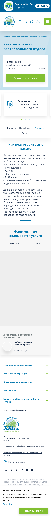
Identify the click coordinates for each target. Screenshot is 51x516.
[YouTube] (32, 470)
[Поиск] (25, 21)
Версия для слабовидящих (14, 410)
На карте (14, 243)
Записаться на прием (25, 78)
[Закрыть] (2, 6)
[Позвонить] (19, 21)
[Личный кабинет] (38, 22)
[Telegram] (11, 470)
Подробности (25, 128)
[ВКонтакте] (6, 470)
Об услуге (11, 128)
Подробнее (8, 504)
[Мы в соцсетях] (16, 470)
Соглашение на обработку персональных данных (24, 446)
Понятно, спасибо (34, 510)
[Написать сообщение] (31, 21)
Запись (25, 133)
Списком (37, 243)
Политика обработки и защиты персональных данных (22, 453)
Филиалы (39, 128)
